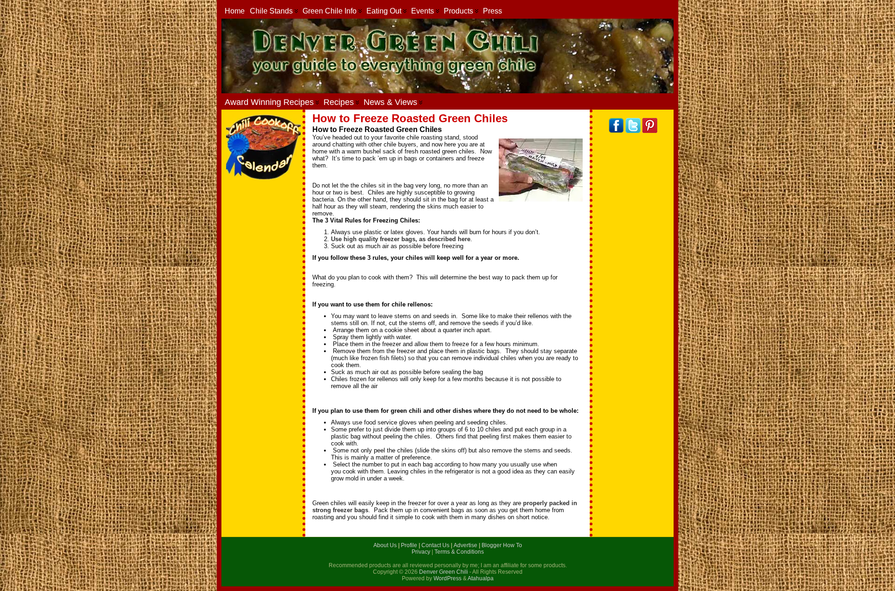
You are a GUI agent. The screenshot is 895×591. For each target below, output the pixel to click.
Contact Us (436, 545)
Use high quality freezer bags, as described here (400, 239)
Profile (410, 545)
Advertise (466, 545)
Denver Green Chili (443, 572)
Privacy (422, 552)
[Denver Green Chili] (447, 56)
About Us (385, 545)
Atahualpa (481, 578)
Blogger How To (502, 545)
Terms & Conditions (459, 552)
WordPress (447, 578)
